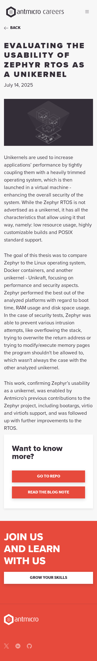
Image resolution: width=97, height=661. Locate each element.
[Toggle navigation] (87, 12)
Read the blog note (48, 492)
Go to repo (48, 476)
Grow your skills (48, 578)
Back (15, 28)
